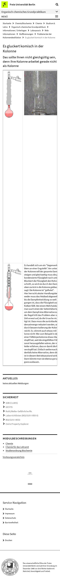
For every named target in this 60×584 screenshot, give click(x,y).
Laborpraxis (35, 30)
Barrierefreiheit (11, 522)
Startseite (7, 23)
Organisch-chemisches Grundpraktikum (28, 27)
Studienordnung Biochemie (19, 450)
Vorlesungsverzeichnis (13, 457)
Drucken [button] (8, 540)
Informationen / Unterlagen (15, 30)
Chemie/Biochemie (23, 23)
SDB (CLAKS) (12, 402)
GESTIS (9, 407)
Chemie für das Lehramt (17, 446)
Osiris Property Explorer (17, 423)
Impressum (10, 513)
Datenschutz (10, 518)
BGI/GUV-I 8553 (13, 419)
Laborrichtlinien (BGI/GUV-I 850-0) (22, 415)
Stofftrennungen (26, 34)
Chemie (38, 23)
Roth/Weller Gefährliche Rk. (19, 411)
